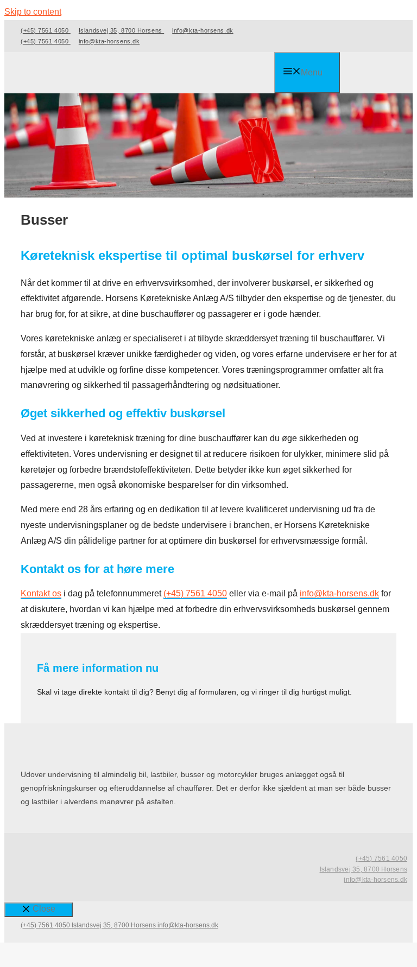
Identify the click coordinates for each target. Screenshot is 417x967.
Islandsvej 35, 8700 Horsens (121, 30)
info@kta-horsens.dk (202, 30)
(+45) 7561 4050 (46, 30)
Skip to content (32, 11)
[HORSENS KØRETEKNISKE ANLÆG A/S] (147, 74)
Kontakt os (41, 593)
